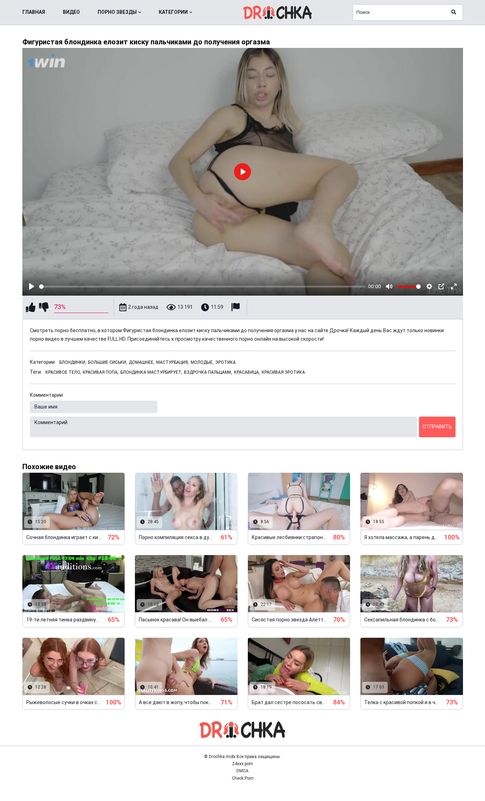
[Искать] (453, 12)
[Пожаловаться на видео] (236, 307)
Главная (33, 12)
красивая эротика (283, 372)
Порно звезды (117, 12)
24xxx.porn (242, 763)
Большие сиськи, (107, 362)
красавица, (247, 372)
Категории (173, 12)
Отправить (437, 426)
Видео (71, 12)
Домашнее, (141, 362)
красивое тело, (63, 372)
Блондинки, (72, 362)
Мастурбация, (172, 362)
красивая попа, (101, 372)
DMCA (242, 770)
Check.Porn (243, 778)
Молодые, (202, 362)
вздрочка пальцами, (208, 372)
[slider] (202, 286)
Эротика (226, 362)
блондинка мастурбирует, (151, 372)
